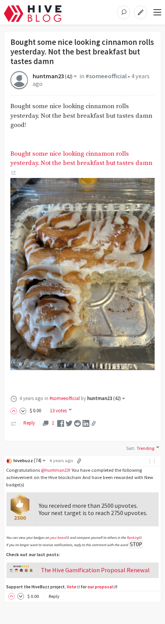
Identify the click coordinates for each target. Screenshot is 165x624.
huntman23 (53, 76)
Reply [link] (29, 423)
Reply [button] (54, 596)
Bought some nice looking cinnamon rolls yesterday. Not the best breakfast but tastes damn (81, 159)
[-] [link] (152, 460)
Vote (71, 586)
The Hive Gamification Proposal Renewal (95, 570)
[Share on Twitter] (69, 423)
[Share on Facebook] (60, 423)
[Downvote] (23, 410)
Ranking (133, 537)
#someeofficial (106, 76)
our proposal (100, 586)
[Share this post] (93, 423)
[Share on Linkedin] (85, 423)
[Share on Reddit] (77, 423)
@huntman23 (55, 470)
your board (58, 537)
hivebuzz (27, 460)
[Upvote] (15, 410)
